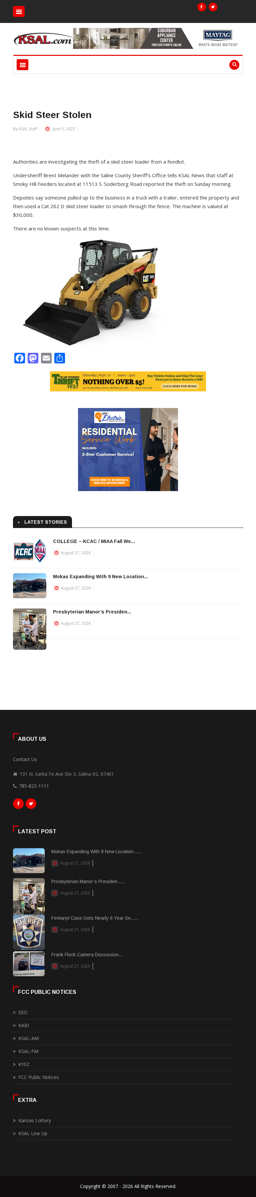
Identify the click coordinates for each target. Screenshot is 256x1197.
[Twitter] (213, 7)
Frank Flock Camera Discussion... (87, 954)
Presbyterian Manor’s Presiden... (92, 611)
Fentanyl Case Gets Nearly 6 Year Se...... (95, 918)
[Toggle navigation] (19, 11)
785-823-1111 (34, 786)
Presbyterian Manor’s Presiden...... (88, 881)
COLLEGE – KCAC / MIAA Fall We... (94, 541)
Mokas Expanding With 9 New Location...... (96, 851)
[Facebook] (201, 7)
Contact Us (25, 759)
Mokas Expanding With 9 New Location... (100, 576)
